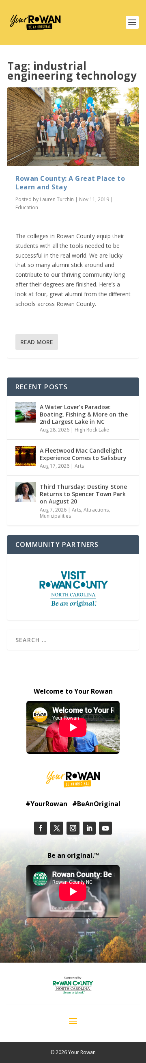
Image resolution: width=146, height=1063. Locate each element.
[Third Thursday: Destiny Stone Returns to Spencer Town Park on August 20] (25, 492)
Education (26, 207)
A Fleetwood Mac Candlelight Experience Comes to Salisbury (83, 454)
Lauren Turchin (57, 199)
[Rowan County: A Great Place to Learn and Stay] (73, 126)
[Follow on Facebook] (40, 828)
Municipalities (55, 515)
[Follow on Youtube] (105, 828)
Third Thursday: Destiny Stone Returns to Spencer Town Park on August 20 (83, 494)
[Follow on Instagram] (73, 828)
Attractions (96, 509)
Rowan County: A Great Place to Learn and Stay (70, 182)
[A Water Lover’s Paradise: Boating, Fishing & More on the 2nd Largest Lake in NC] (25, 412)
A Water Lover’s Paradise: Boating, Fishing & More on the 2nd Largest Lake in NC (84, 414)
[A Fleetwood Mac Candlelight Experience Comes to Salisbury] (25, 456)
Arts (79, 465)
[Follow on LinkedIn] (89, 828)
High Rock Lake (92, 429)
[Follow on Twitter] (56, 828)
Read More (36, 342)
